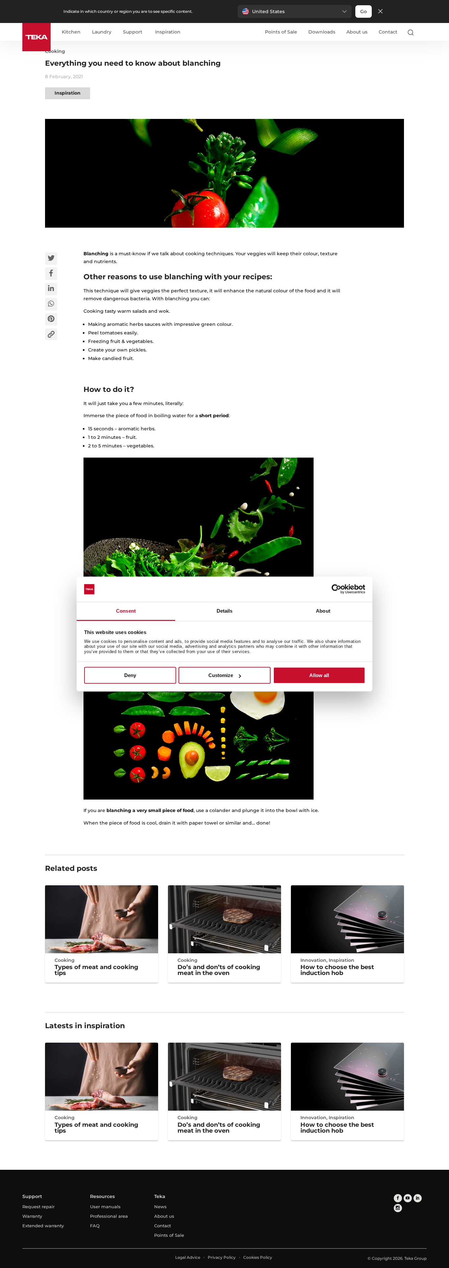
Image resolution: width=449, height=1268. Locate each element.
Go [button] (363, 11)
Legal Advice (187, 1257)
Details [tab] (225, 611)
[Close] (380, 11)
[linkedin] (418, 1198)
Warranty (32, 1216)
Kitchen (71, 32)
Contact (388, 32)
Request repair (38, 1206)
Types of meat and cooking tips (96, 970)
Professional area (109, 1216)
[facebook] (398, 1198)
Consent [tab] (126, 611)
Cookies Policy (257, 1257)
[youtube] (408, 1198)
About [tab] (323, 611)
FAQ (95, 1225)
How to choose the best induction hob (337, 970)
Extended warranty (43, 1225)
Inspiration (167, 32)
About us (356, 32)
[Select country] (424, 32)
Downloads (321, 32)
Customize (220, 675)
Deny (130, 675)
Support (132, 32)
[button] (294, 11)
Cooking (55, 51)
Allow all (319, 675)
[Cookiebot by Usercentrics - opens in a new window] (336, 589)
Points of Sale (281, 32)
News (160, 1206)
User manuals (105, 1206)
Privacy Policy (222, 1257)
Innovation (313, 960)
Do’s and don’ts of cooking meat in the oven (218, 970)
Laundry (101, 32)
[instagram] (398, 1208)
